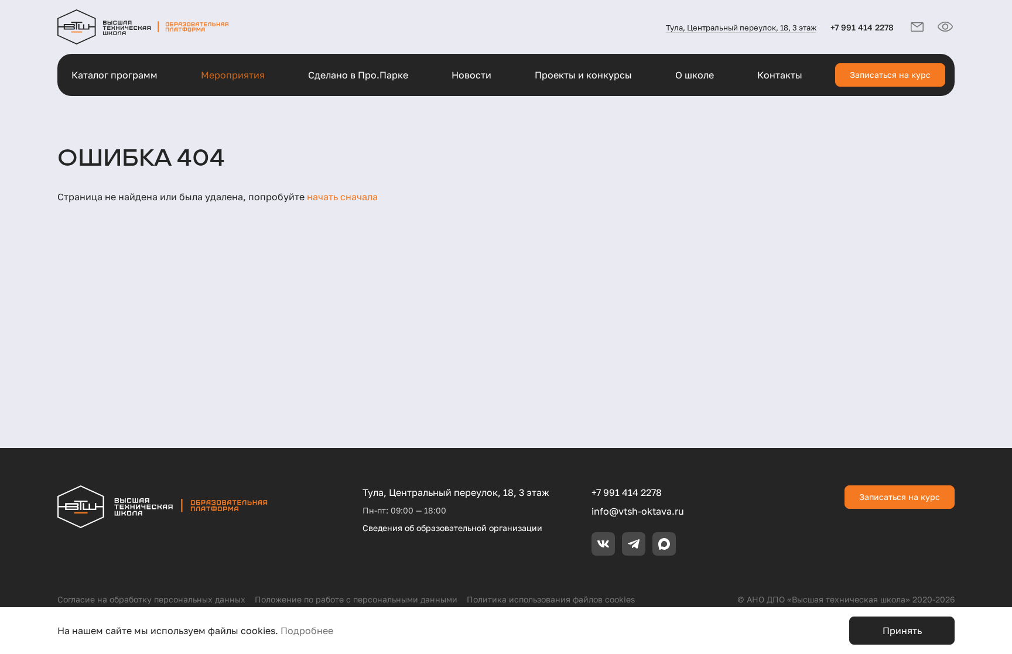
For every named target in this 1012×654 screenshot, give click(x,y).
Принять (902, 630)
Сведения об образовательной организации (452, 528)
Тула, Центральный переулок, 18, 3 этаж (741, 27)
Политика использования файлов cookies (551, 599)
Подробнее (307, 630)
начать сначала (342, 197)
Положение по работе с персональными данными (356, 599)
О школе (694, 75)
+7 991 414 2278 (862, 27)
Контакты (779, 75)
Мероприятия (233, 75)
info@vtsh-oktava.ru (638, 511)
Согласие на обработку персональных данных (151, 599)
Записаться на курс (890, 75)
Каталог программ (114, 75)
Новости (471, 75)
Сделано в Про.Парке (358, 75)
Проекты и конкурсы (583, 75)
